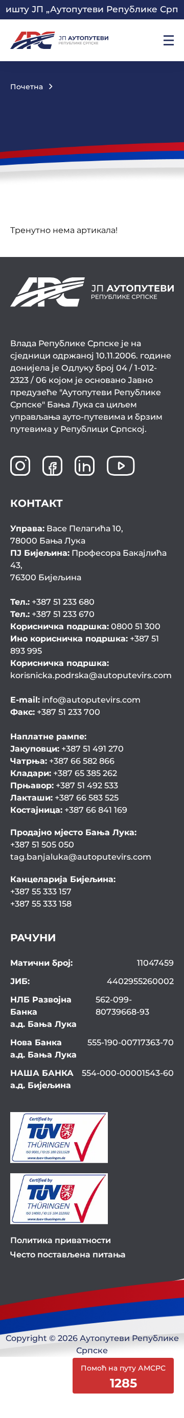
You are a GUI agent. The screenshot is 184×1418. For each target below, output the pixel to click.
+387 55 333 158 (41, 904)
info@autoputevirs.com (75, 700)
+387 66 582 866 (62, 761)
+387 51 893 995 (84, 645)
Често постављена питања (68, 1254)
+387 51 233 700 (55, 712)
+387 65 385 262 (63, 773)
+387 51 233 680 (52, 602)
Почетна (26, 86)
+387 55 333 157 (41, 891)
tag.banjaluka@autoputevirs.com (80, 857)
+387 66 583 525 (64, 798)
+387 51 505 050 (42, 844)
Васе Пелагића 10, (66, 535)
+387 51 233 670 (52, 614)
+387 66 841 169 (68, 810)
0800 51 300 (85, 626)
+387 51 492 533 (64, 785)
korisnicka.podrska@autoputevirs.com (91, 669)
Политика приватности (60, 1240)
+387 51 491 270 (67, 749)
